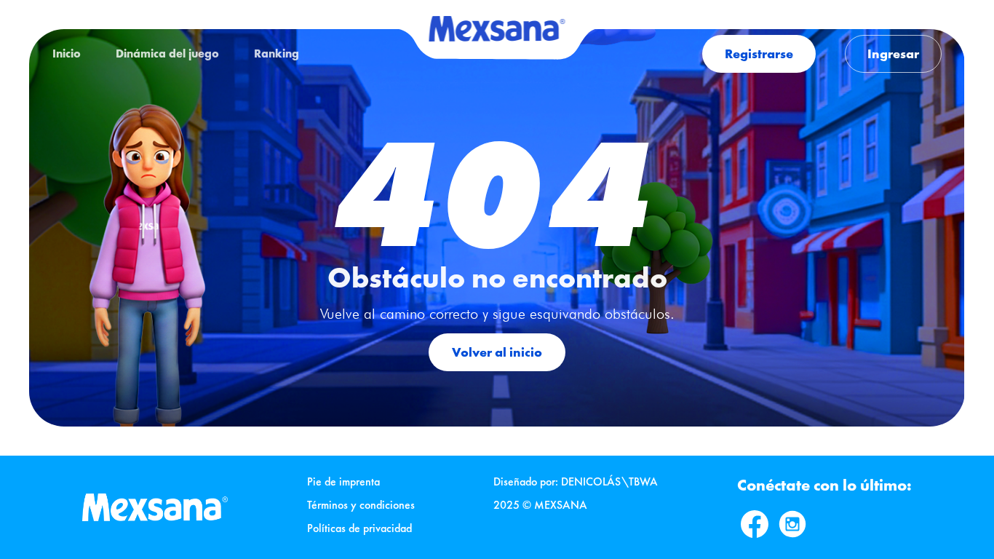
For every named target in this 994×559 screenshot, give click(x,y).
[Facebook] (754, 524)
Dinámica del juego (167, 53)
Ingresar (893, 53)
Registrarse (759, 53)
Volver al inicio (497, 352)
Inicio (66, 53)
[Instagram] (792, 524)
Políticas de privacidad (359, 528)
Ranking (276, 53)
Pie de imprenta (343, 481)
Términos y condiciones (361, 504)
